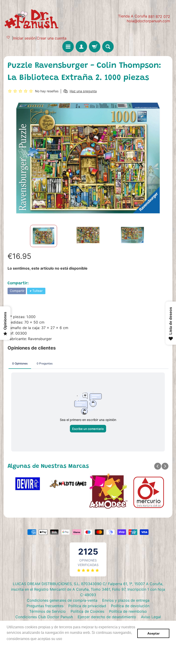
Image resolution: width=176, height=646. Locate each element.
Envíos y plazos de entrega (125, 600)
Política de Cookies (87, 611)
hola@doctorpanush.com (148, 21)
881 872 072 (159, 16)
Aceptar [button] (153, 633)
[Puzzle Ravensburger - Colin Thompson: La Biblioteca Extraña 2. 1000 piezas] (43, 236)
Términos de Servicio (47, 611)
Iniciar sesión (24, 38)
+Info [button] (68, 639)
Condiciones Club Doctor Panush (44, 617)
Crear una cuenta (51, 38)
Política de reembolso (128, 611)
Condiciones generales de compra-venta (62, 600)
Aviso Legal (151, 617)
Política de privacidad (87, 606)
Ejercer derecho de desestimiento (107, 617)
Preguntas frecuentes (45, 606)
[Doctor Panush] (32, 18)
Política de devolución (130, 606)
